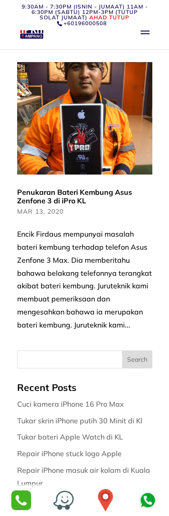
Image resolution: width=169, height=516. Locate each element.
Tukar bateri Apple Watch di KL (71, 436)
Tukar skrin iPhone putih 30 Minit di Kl (80, 420)
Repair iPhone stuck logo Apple (70, 453)
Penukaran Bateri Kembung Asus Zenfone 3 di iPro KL (74, 196)
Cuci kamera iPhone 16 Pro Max (71, 403)
